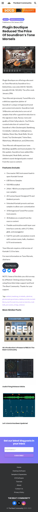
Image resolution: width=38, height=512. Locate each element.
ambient (8, 296)
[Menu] (2, 3)
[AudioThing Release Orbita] (19, 353)
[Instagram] (24, 503)
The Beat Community (15, 508)
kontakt (27, 299)
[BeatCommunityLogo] (9, 3)
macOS (9, 302)
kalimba (21, 299)
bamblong (15, 296)
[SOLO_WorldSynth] (19, 12)
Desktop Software (19, 471)
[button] (35, 3)
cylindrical (29, 296)
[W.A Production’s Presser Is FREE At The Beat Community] (19, 314)
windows (22, 305)
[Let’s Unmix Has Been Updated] (19, 390)
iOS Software (19, 478)
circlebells (22, 296)
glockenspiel (6, 299)
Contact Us (19, 489)
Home (19, 467)
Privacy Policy (19, 492)
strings (16, 305)
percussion (9, 305)
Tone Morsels (10, 266)
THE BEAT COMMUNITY (19, 498)
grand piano (15, 299)
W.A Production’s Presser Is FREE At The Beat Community (18, 348)
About (19, 485)
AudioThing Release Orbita (13, 386)
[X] (19, 503)
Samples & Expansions (19, 474)
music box (15, 302)
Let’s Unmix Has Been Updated (15, 423)
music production (24, 302)
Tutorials (19, 481)
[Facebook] (14, 503)
